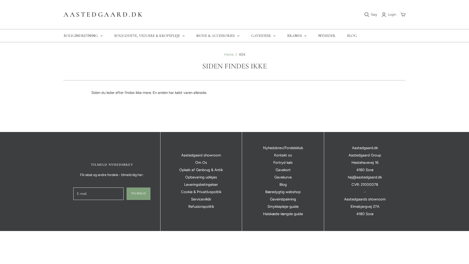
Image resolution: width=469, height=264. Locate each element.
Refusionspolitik (201, 206)
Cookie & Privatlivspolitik (201, 192)
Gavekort (283, 170)
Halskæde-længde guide (283, 214)
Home (229, 54)
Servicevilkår (201, 199)
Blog (283, 184)
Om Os (201, 162)
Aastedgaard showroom (201, 155)
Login (392, 14)
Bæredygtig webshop (283, 192)
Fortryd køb (283, 162)
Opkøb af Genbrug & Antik (201, 170)
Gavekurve (283, 177)
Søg (374, 14)
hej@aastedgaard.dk (365, 177)
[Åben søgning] (366, 14)
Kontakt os (283, 155)
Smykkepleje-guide (282, 206)
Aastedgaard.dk (103, 14)
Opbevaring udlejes (201, 177)
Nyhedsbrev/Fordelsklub (283, 148)
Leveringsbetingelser (201, 184)
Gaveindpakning (283, 199)
